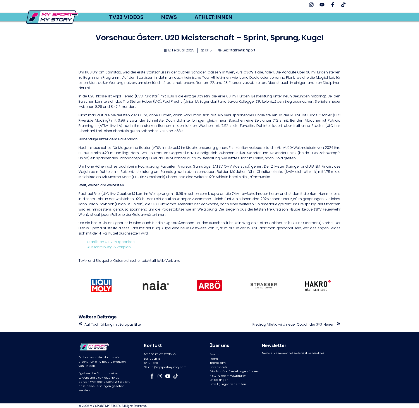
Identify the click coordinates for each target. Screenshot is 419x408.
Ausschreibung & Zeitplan (109, 247)
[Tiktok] (343, 4)
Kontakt (215, 354)
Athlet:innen (213, 17)
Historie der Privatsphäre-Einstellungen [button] (228, 378)
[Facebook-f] (332, 4)
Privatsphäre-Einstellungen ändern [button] (234, 371)
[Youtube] (322, 4)
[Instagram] (311, 4)
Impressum (218, 363)
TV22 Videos (126, 17)
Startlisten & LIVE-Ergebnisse (111, 241)
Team (214, 359)
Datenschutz (218, 367)
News (169, 17)
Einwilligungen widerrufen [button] (228, 384)
